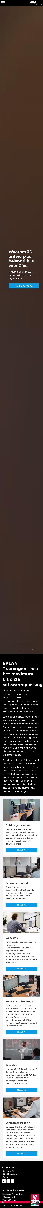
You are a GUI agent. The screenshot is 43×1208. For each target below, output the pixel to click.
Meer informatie (24, 280)
